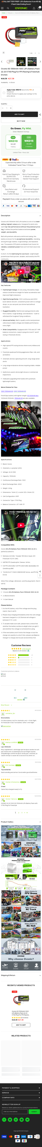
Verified (19, 699)
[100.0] (25, 693)
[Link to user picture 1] (6, 730)
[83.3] (15, 693)
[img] (5, 710)
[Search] (8, 8)
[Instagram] (10, 1120)
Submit (34, 1112)
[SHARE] (39, 114)
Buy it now (21, 121)
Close (40, 2)
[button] (35, 53)
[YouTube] (27, 1120)
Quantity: (4, 104)
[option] (21, 35)
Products (10, 13)
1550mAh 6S (18, 398)
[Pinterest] (16, 1120)
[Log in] (34, 8)
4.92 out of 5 (26, 649)
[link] (11, 1069)
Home (3, 13)
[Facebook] (4, 1120)
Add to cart (19, 114)
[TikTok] (21, 1120)
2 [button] (18, 813)
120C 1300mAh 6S (7, 391)
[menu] (2, 8)
